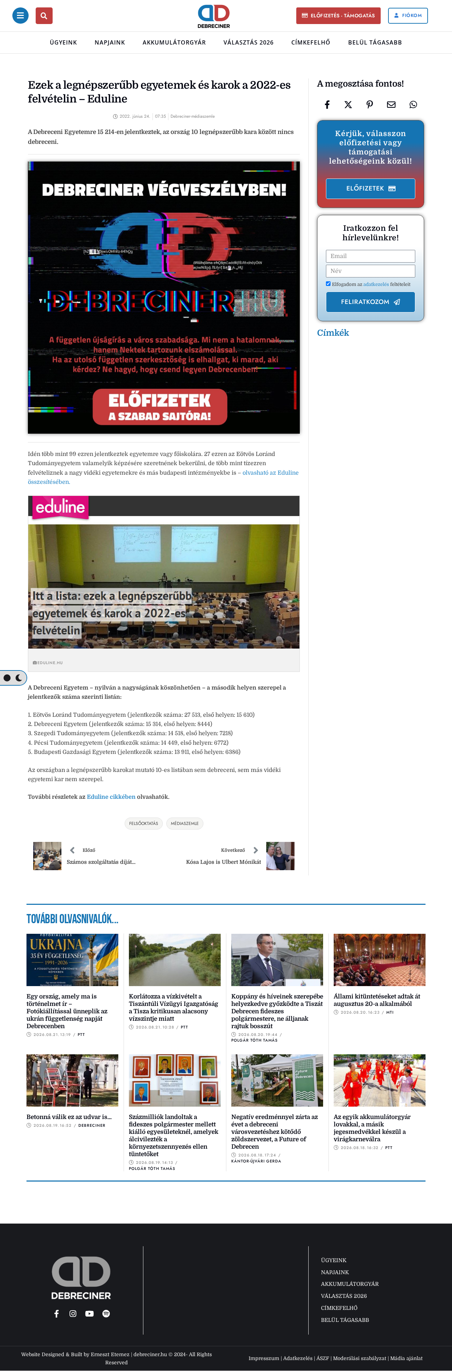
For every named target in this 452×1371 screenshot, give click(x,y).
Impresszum (264, 1358)
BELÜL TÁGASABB (375, 42)
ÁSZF (322, 1358)
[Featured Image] (72, 960)
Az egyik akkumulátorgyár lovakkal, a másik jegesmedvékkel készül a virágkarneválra (372, 1128)
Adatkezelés (298, 1358)
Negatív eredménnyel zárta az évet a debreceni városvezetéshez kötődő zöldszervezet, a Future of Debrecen (274, 1132)
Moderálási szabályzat (359, 1358)
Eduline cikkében (111, 797)
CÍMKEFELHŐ (311, 42)
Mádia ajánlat (406, 1358)
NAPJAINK (110, 42)
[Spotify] (106, 1314)
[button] (338, 15)
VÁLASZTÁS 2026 (249, 42)
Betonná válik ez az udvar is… (69, 1117)
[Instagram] (73, 1314)
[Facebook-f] (56, 1314)
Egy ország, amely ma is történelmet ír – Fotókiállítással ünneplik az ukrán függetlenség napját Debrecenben (66, 1011)
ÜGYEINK (63, 42)
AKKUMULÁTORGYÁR (174, 42)
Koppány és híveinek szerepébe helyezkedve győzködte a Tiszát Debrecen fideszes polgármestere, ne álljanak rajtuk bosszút (277, 1011)
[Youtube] (90, 1314)
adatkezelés (376, 284)
